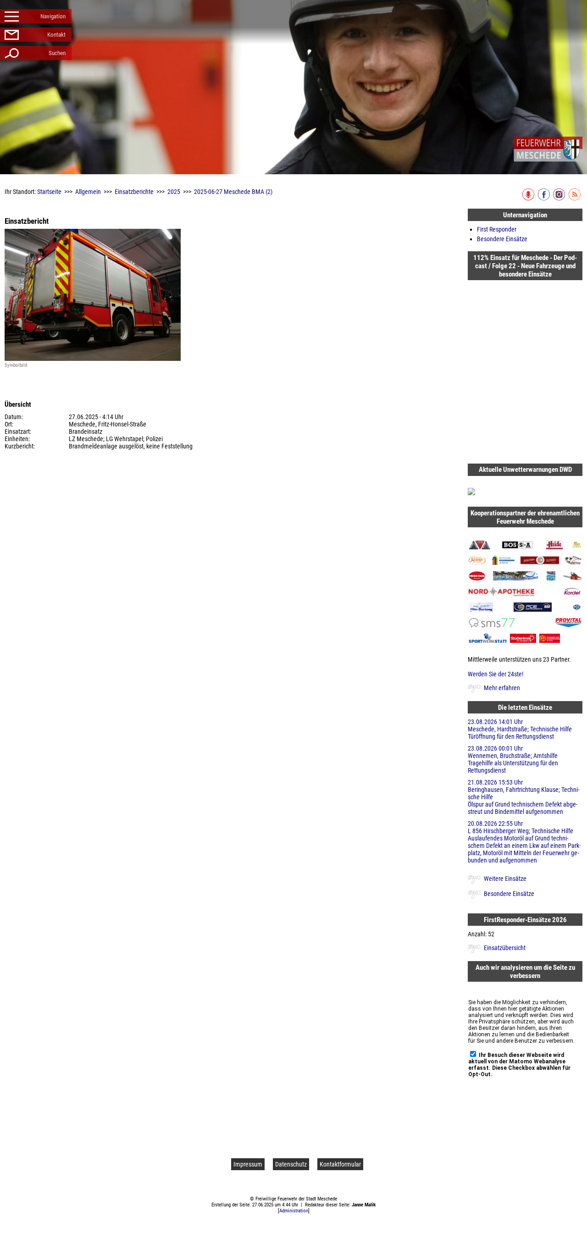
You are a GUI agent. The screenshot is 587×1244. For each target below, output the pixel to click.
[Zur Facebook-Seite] (544, 198)
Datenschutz (291, 1164)
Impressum (247, 1164)
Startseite (49, 191)
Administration (293, 1211)
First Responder (496, 229)
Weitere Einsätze (505, 878)
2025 (173, 191)
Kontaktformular (340, 1164)
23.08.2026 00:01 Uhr (513, 759)
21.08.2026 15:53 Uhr (523, 797)
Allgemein (88, 191)
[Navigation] (548, 149)
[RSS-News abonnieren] (575, 198)
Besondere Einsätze (502, 239)
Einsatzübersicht (505, 947)
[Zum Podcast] (529, 198)
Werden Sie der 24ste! (495, 674)
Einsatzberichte (134, 191)
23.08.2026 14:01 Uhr (520, 729)
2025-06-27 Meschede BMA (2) (233, 191)
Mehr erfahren (502, 687)
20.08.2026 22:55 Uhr (524, 842)
